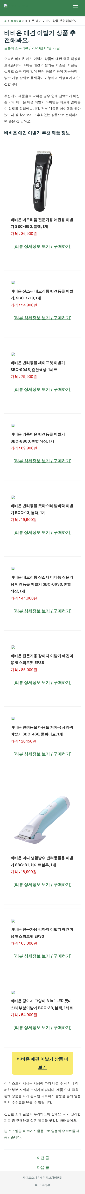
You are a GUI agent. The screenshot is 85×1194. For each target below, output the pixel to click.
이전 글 (43, 1158)
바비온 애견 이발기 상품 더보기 (42, 1063)
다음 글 (43, 1167)
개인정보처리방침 (51, 1177)
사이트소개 (29, 1177)
